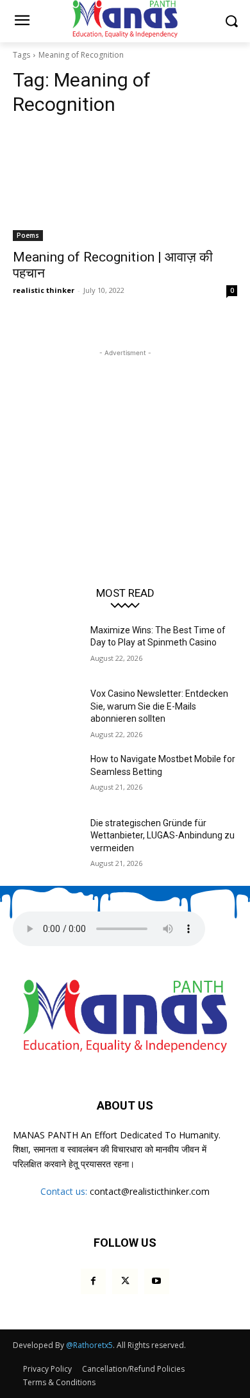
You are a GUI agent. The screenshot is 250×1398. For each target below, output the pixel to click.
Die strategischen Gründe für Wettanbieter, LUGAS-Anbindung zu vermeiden (162, 835)
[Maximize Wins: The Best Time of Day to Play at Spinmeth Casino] (46, 648)
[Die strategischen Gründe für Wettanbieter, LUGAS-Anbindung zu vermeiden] (46, 841)
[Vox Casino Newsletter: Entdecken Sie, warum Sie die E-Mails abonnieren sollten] (46, 711)
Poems (28, 235)
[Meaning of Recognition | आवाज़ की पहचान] (125, 185)
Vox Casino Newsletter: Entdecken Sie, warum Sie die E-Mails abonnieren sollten (159, 706)
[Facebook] (93, 1281)
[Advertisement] (125, 440)
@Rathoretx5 (89, 1345)
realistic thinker (43, 290)
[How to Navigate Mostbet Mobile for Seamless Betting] (46, 777)
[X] (124, 1281)
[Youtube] (156, 1281)
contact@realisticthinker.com (150, 1191)
